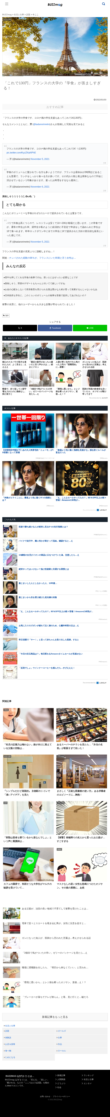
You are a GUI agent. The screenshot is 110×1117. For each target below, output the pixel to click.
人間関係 (61, 1079)
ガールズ (62, 1031)
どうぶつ (61, 1083)
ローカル (62, 1051)
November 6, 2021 (40, 187)
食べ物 (8, 1051)
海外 (7, 316)
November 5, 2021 (40, 159)
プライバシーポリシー (61, 1096)
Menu (7, 4)
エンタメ (88, 1083)
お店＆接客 (10, 1044)
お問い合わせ (45, 1096)
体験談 (8, 1037)
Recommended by (95, 398)
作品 (60, 1044)
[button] (7, 701)
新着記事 (61, 1075)
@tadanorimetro (41, 124)
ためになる (10, 1057)
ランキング (89, 1075)
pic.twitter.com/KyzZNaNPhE (21, 152)
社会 (59, 1087)
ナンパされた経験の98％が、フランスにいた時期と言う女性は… (42, 258)
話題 (7, 1031)
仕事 (60, 1037)
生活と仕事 (10, 1026)
